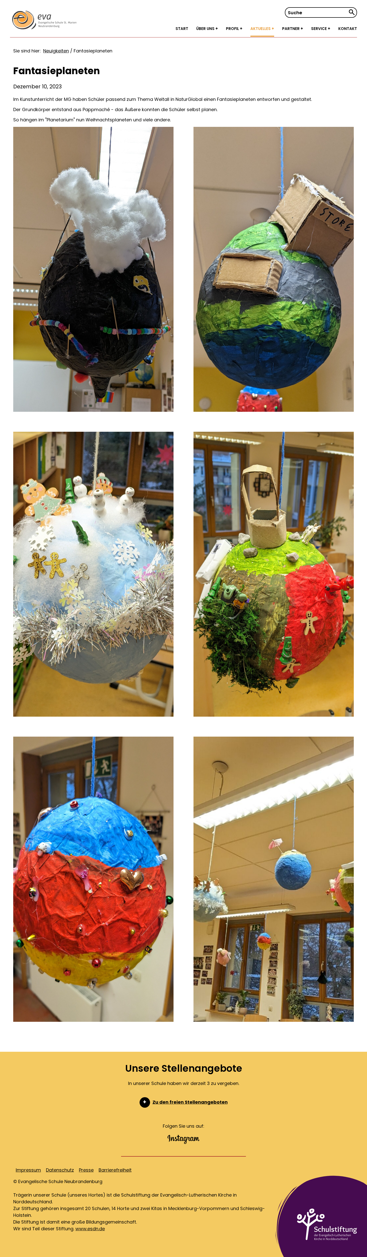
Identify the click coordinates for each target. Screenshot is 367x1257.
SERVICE (319, 28)
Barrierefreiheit (115, 1170)
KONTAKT (347, 28)
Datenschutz (60, 1170)
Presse (86, 1170)
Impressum (28, 1170)
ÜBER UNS (205, 28)
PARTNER (291, 28)
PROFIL (233, 28)
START (182, 28)
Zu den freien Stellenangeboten (190, 1102)
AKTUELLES (261, 28)
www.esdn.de (90, 1229)
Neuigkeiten (56, 51)
